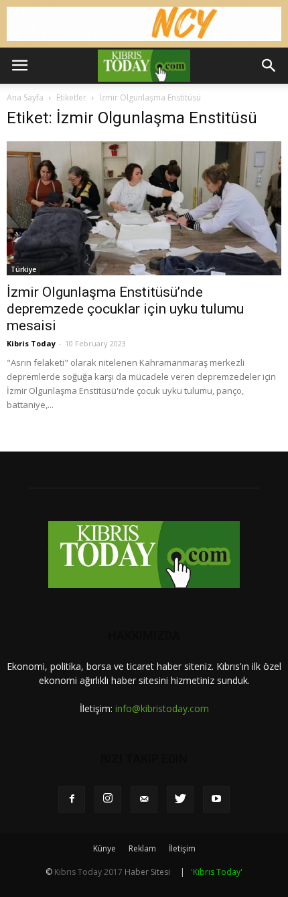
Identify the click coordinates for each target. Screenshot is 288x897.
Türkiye (23, 269)
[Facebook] (71, 799)
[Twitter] (180, 799)
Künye (104, 848)
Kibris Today (31, 343)
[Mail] (144, 799)
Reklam (142, 848)
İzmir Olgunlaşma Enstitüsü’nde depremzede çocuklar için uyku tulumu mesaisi (125, 309)
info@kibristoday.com (162, 708)
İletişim (182, 848)
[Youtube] (216, 799)
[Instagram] (107, 799)
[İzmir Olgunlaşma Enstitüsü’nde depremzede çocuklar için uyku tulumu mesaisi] (144, 208)
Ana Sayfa (25, 97)
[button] (269, 66)
